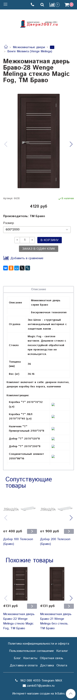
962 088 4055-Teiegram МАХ (40, 680)
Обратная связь (51, 658)
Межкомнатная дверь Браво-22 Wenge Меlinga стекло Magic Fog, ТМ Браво (19, 621)
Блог (17, 658)
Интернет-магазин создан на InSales (38, 693)
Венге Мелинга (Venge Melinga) (29, 51)
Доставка (47, 665)
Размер (8, 223)
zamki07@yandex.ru (40, 685)
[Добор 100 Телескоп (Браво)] (20, 509)
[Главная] (6, 47)
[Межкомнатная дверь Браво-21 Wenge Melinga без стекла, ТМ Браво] (57, 584)
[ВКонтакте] (5, 268)
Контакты (30, 658)
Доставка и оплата (24, 665)
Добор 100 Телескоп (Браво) (18, 541)
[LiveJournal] (27, 268)
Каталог (62, 651)
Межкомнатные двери (29, 47)
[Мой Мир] (16, 268)
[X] (22, 268)
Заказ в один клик (38, 249)
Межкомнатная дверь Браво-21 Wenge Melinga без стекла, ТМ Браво (55, 621)
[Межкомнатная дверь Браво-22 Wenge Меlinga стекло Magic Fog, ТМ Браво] (20, 584)
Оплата (61, 665)
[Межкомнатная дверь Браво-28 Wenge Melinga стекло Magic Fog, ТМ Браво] (38, 141)
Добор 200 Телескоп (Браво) (55, 541)
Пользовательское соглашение (31, 651)
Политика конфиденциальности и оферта (38, 643)
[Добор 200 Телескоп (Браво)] (57, 509)
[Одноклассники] (11, 268)
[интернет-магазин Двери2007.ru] (38, 23)
